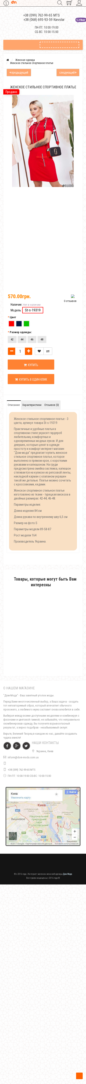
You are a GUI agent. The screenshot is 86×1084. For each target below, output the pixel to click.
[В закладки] (39, 351)
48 (42, 339)
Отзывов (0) (51, 405)
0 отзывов (70, 301)
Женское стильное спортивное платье (31, 63)
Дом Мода (67, 874)
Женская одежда (25, 60)
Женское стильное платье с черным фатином (43, 1004)
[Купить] (33, 646)
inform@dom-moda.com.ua (23, 757)
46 (32, 339)
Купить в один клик (32, 379)
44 (22, 339)
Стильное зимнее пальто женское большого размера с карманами (43, 1066)
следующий (67, 72)
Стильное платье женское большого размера (43, 652)
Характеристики (31, 405)
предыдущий (19, 72)
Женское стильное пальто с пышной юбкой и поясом (43, 943)
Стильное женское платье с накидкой (43, 883)
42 (12, 339)
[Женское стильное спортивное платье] (20, 203)
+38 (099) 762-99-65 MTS (22, 769)
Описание (14, 405)
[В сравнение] (47, 351)
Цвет (13, 317)
